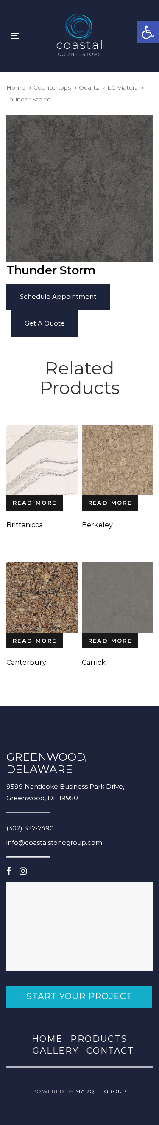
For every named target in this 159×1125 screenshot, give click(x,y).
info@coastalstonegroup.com (54, 842)
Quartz (89, 87)
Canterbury (26, 662)
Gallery (56, 1051)
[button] (148, 32)
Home (15, 87)
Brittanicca (24, 525)
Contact (110, 1051)
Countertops (52, 87)
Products (98, 1039)
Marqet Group (100, 1091)
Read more (35, 502)
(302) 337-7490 (30, 828)
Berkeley (97, 525)
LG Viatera (122, 87)
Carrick (94, 662)
